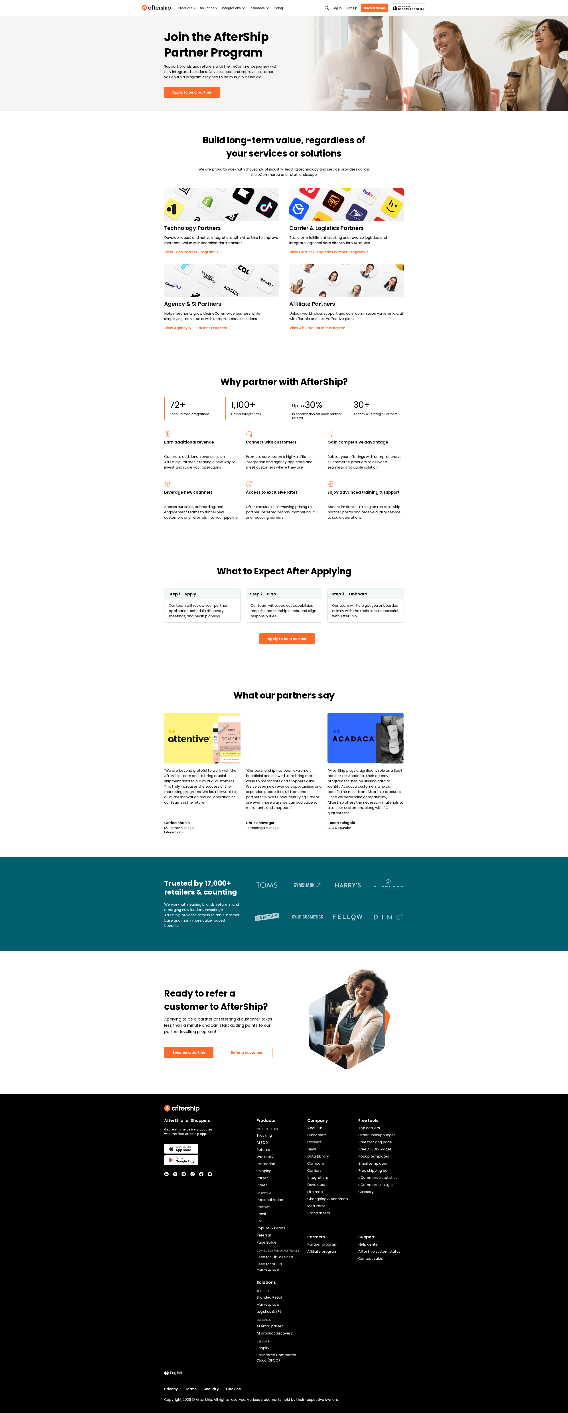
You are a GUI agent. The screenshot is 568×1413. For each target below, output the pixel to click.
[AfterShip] (157, 8)
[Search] (327, 8)
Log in (337, 8)
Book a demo (374, 8)
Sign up (351, 8)
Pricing (278, 8)
